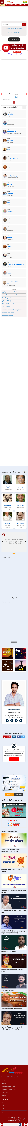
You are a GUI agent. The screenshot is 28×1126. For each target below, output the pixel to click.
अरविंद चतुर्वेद (7, 487)
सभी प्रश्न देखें (14, 598)
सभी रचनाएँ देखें (14, 97)
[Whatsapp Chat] (26, 1124)
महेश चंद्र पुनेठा (10, 186)
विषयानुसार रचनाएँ (5, 1102)
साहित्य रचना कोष (5, 1105)
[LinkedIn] (16, 720)
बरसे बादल (9, 123)
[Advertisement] (14, 13)
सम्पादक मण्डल (5, 1092)
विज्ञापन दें (4, 1095)
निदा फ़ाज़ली (7, 523)
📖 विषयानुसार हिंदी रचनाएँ (14, 32)
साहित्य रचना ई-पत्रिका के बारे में (8, 1086)
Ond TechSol (16, 1120)
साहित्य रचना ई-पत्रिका (13, 1119)
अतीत (8, 202)
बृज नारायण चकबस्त (11, 285)
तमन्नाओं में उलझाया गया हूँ (13, 158)
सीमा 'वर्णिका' (10, 257)
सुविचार (20, 4)
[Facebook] (7, 720)
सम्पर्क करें (4, 1083)
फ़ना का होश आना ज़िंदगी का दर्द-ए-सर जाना (15, 282)
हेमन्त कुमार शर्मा (10, 124)
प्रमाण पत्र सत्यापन (6, 1112)
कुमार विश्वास (10, 142)
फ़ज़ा (8, 167)
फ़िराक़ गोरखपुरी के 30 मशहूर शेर (8, 298)
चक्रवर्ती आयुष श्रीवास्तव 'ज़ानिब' (14, 133)
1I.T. (11, 1120)
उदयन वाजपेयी (20, 487)
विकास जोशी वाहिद (20, 523)
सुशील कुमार (9, 274)
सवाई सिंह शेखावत (20, 505)
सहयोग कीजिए (14, 759)
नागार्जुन (9, 116)
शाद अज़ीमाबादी (10, 160)
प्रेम (6, 4)
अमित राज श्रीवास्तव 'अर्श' (12, 177)
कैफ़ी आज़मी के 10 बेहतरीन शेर (8, 303)
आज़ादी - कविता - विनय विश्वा (8, 951)
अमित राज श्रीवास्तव (14, 710)
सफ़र (8, 229)
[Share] (20, 1124)
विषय (2, 4)
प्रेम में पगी (9, 184)
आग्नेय (8, 213)
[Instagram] (11, 720)
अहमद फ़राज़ (10, 266)
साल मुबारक (10, 140)
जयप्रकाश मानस (10, 221)
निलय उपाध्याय (10, 230)
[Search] (2, 1124)
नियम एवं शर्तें (10, 1117)
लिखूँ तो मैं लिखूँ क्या (11, 131)
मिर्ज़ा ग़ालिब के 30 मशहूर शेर (7, 315)
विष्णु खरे (9, 151)
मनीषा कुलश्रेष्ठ (10, 239)
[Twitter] (20, 720)
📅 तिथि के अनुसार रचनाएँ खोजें (14, 28)
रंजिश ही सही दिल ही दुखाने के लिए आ (15, 264)
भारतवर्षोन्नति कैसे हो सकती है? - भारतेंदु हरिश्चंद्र (11, 309)
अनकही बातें (10, 193)
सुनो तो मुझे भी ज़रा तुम (12, 176)
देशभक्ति (11, 4)
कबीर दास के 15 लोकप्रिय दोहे (8, 306)
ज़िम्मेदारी (9, 273)
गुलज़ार (8, 168)
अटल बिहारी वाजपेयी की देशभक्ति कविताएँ (10, 295)
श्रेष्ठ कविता (10, 211)
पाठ (8, 220)
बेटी (24, 4)
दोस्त (8, 149)
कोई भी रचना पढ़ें (13, 39)
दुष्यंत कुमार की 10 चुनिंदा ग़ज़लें (8, 301)
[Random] (23, 1124)
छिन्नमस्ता (9, 237)
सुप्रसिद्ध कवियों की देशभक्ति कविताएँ (9, 292)
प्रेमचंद (8, 204)
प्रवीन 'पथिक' (10, 195)
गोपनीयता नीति (17, 1117)
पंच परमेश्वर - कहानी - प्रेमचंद (8, 312)
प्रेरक (16, 4)
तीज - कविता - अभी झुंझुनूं (7, 990)
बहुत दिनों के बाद (11, 114)
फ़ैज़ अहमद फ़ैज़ (7, 505)
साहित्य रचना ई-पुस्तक (6, 1109)
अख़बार (9, 246)
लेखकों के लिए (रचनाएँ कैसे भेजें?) (8, 1089)
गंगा (8, 255)
